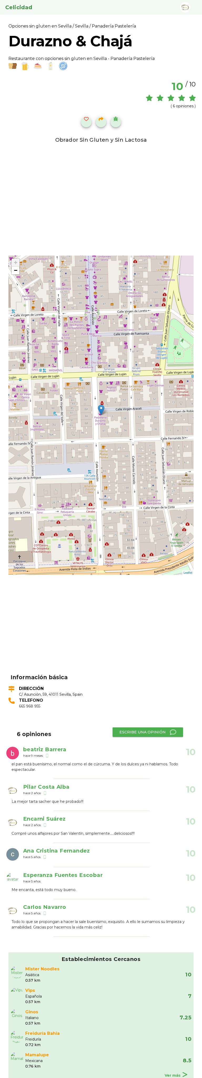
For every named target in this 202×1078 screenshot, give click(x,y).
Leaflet (188, 572)
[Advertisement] (104, 632)
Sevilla (81, 26)
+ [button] (15, 262)
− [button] (15, 270)
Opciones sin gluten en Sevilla (40, 26)
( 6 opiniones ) (183, 106)
